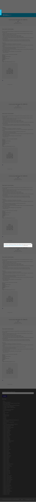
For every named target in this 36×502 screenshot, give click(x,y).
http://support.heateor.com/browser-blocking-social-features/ (13, 245)
